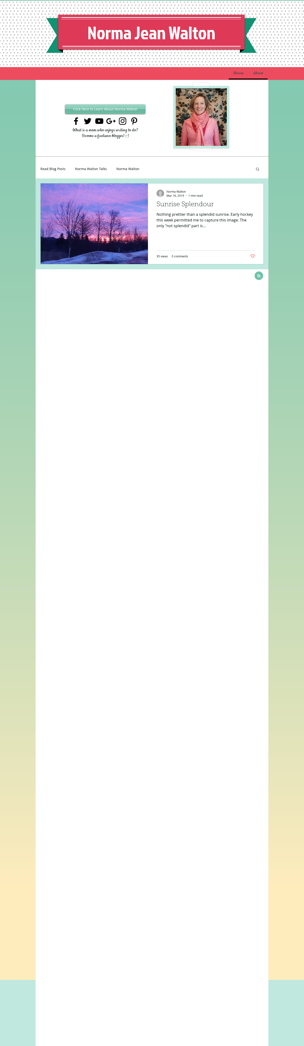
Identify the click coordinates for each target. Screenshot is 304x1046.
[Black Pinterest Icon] (134, 121)
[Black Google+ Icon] (111, 121)
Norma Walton (127, 169)
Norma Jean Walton (151, 32)
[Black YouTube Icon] (99, 121)
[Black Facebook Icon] (76, 121)
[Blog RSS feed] (259, 275)
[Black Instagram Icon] (123, 121)
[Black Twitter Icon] (88, 121)
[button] (257, 169)
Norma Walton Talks (91, 169)
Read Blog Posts (53, 169)
